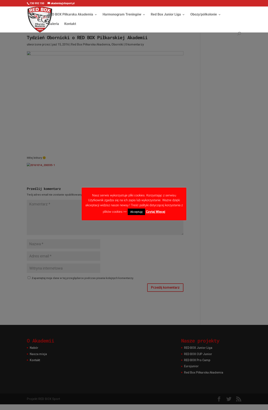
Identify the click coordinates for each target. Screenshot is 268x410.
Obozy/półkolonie (203, 14)
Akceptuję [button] (136, 211)
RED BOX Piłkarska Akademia (70, 14)
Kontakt (70, 24)
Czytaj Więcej (155, 212)
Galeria (53, 24)
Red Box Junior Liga (166, 14)
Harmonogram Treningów (122, 14)
